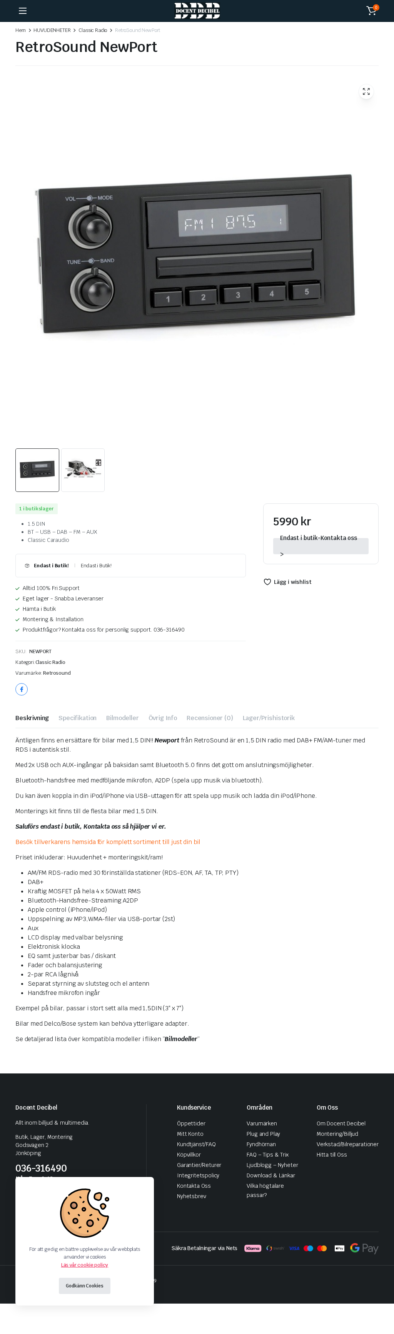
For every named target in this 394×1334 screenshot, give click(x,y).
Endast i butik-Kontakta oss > (318, 546)
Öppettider (191, 1123)
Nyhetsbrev (191, 1196)
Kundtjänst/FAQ (196, 1144)
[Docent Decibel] (197, 11)
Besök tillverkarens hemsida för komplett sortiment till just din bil (107, 842)
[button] (371, 10)
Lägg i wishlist (292, 581)
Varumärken (262, 1123)
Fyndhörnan (261, 1144)
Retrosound (56, 673)
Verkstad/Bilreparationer (348, 1144)
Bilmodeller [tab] (122, 718)
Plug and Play (263, 1133)
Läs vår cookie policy (85, 1265)
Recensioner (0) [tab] (210, 718)
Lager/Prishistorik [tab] (269, 718)
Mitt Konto (190, 1133)
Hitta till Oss (332, 1154)
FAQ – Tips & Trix (267, 1154)
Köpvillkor (188, 1154)
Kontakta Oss (194, 1185)
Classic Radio (92, 30)
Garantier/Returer (199, 1165)
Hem (20, 30)
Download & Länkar (271, 1175)
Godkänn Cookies (84, 1286)
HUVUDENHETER (51, 30)
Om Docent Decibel (341, 1123)
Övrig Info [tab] (163, 718)
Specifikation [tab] (77, 718)
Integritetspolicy (198, 1175)
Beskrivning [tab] (32, 718)
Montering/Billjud (337, 1133)
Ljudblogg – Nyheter (272, 1165)
